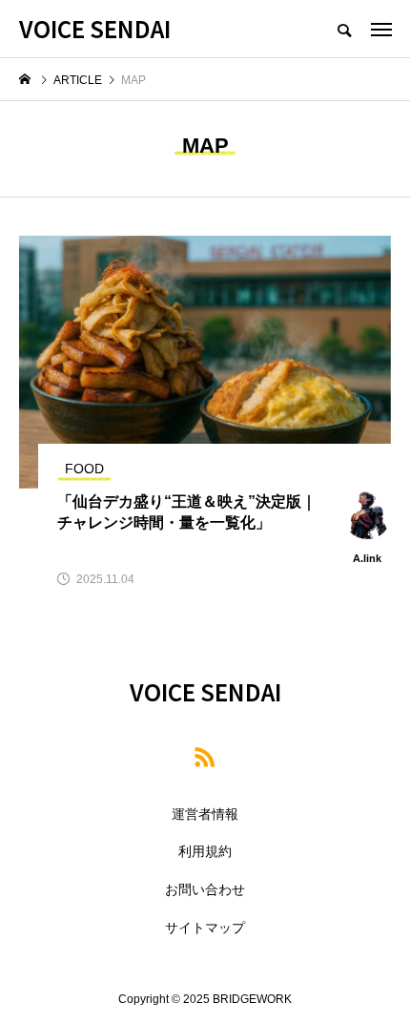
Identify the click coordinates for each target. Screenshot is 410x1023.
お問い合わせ (205, 889)
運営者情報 (205, 814)
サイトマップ (205, 927)
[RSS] (205, 756)
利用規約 (205, 851)
